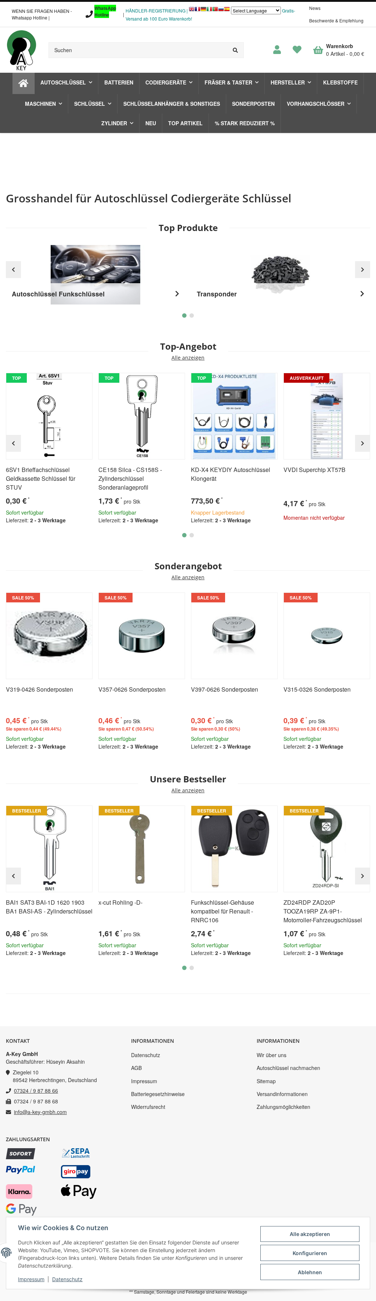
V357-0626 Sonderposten (132, 689)
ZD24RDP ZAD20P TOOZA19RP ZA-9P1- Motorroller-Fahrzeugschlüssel (322, 911)
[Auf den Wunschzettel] (83, 381)
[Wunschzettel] (297, 50)
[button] (277, 50)
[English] (192, 10)
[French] (197, 10)
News (315, 8)
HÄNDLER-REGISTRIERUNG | (157, 10)
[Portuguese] (215, 10)
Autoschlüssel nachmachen (288, 1067)
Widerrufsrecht (148, 1106)
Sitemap (266, 1081)
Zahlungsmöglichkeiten (283, 1106)
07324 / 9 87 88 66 (36, 1090)
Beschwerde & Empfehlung (336, 20)
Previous (13, 443)
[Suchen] (235, 50)
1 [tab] (184, 535)
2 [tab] (191, 535)
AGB (136, 1067)
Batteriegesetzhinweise (158, 1094)
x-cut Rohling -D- (120, 902)
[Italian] (209, 10)
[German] (203, 10)
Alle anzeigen (188, 358)
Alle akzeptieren (310, 1234)
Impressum (144, 1081)
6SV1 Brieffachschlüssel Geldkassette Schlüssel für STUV (40, 478)
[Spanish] (227, 10)
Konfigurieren (310, 1253)
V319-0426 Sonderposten (39, 689)
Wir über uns (271, 1055)
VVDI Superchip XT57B (314, 469)
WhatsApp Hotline (105, 11)
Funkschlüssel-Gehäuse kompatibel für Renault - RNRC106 (222, 911)
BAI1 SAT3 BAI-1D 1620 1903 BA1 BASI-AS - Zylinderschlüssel (49, 906)
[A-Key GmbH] (21, 50)
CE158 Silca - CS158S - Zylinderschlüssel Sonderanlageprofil (130, 478)
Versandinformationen (282, 1094)
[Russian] (221, 10)
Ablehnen (310, 1272)
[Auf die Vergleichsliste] (66, 381)
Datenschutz (145, 1055)
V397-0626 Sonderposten (224, 689)
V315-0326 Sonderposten (317, 689)
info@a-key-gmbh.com (40, 1112)
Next (362, 443)
